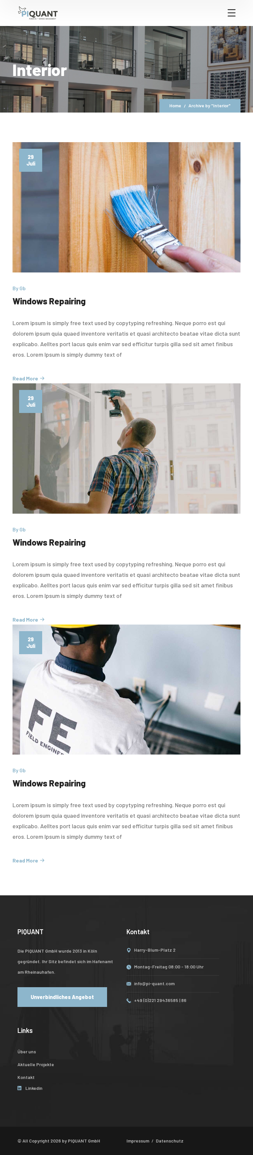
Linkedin (33, 1088)
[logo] (37, 12)
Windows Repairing (49, 301)
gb (22, 288)
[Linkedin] (19, 1088)
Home (175, 105)
